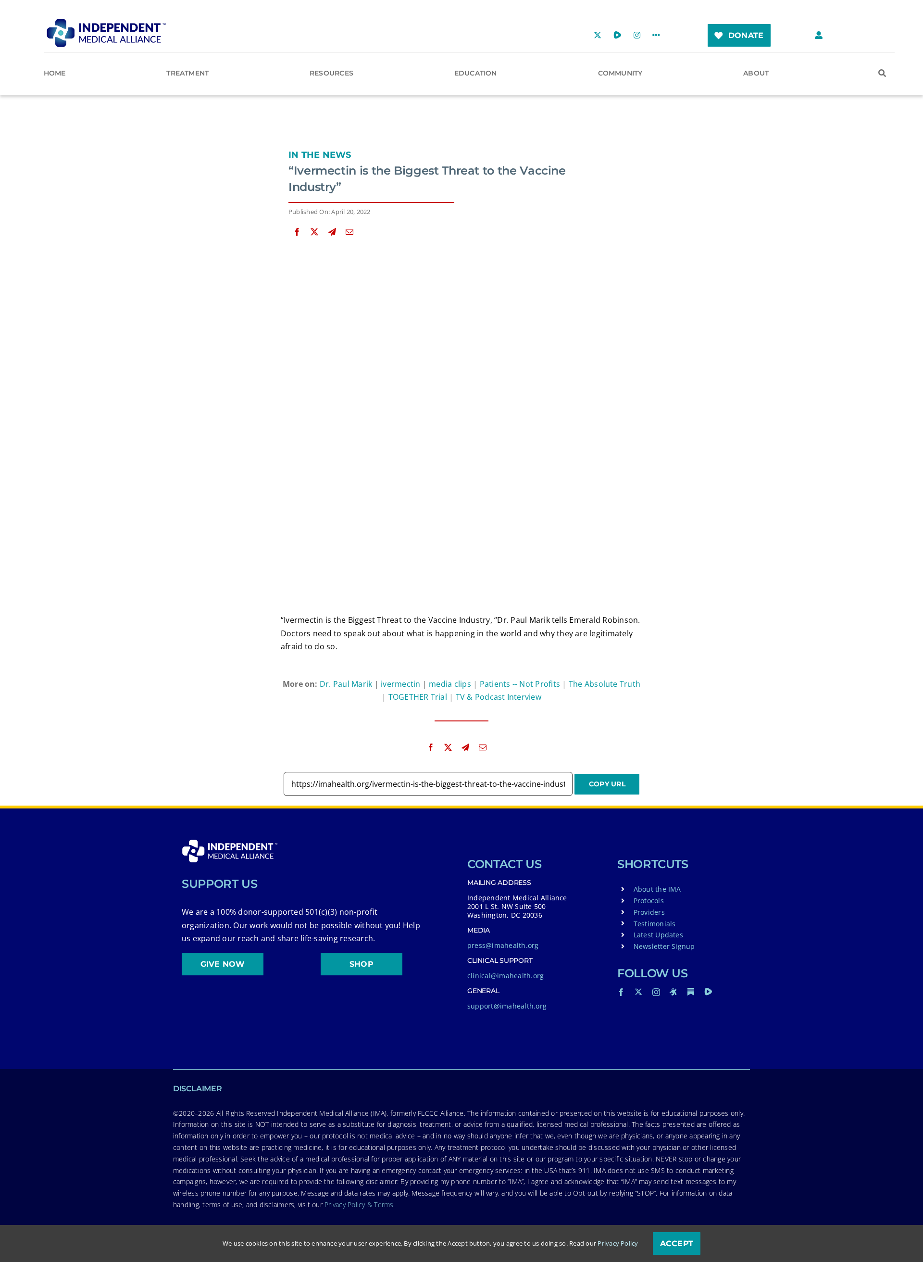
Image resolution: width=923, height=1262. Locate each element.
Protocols (649, 900)
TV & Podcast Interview (498, 697)
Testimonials (655, 923)
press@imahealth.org (503, 945)
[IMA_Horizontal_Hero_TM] (106, 22)
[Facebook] (297, 232)
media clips (450, 684)
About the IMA (657, 889)
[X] (314, 232)
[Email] (349, 232)
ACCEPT (676, 1243)
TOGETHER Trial (417, 697)
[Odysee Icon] (673, 992)
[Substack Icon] (691, 992)
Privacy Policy (618, 1243)
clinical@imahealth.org (505, 975)
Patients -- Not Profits (520, 684)
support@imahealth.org (507, 1005)
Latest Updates (658, 934)
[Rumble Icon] (708, 992)
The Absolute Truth (604, 684)
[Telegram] (332, 232)
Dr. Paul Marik (346, 684)
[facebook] (621, 992)
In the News (319, 155)
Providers (649, 912)
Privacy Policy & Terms (358, 1204)
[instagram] (656, 992)
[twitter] (638, 992)
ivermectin (400, 684)
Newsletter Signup (664, 946)
